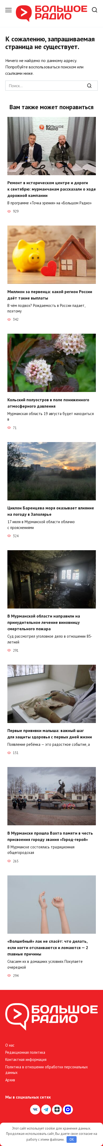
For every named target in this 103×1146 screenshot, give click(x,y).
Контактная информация (25, 1059)
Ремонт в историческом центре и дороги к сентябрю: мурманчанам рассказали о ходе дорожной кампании (51, 189)
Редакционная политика (25, 1052)
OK (71, 1139)
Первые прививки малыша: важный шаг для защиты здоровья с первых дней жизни (49, 733)
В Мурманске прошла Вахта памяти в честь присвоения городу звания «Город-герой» (50, 836)
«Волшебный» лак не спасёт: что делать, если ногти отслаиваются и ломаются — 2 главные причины (47, 947)
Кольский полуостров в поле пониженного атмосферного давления (48, 402)
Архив (10, 1079)
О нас (10, 1045)
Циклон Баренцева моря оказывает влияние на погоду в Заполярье (50, 511)
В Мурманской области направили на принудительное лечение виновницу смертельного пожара (43, 622)
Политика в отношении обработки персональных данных (46, 1069)
